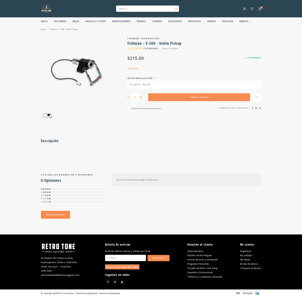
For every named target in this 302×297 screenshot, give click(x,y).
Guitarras (60, 21)
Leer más (133, 68)
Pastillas (227, 21)
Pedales (141, 21)
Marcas (243, 21)
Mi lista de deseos (249, 263)
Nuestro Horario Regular (199, 255)
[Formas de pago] (238, 292)
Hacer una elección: (141, 78)
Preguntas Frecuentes (198, 263)
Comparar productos (250, 268)
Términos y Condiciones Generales (205, 276)
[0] (259, 8)
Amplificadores (121, 21)
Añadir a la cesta (199, 97)
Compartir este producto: (234, 108)
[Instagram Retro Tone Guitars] (115, 282)
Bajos (76, 21)
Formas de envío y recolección (202, 259)
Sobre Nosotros (195, 251)
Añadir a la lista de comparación (146, 108)
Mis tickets (245, 259)
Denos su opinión (170, 48)
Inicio (44, 21)
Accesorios (175, 21)
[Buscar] (176, 9)
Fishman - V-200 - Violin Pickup (64, 29)
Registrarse (245, 251)
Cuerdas (157, 21)
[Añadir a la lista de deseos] (257, 97)
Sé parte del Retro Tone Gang (202, 268)
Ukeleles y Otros (95, 21)
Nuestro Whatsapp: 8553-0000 (122, 266)
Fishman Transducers (143, 38)
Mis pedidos (246, 255)
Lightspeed (92, 293)
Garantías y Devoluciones (200, 272)
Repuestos (194, 21)
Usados (211, 21)
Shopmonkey (114, 293)
